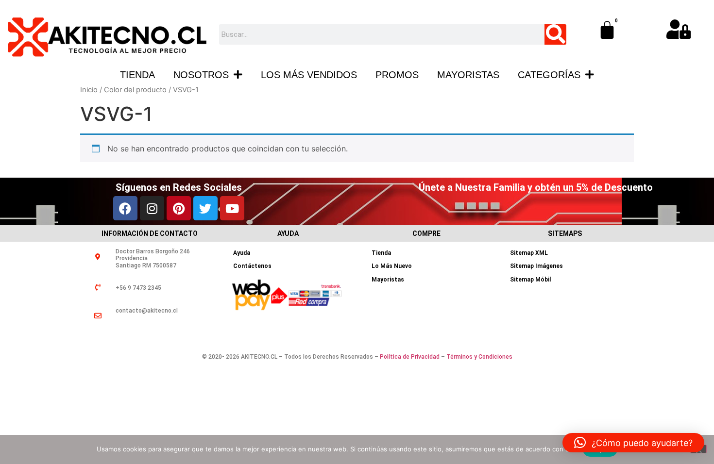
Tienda (137, 75)
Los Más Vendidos (309, 75)
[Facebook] (125, 208)
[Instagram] (152, 208)
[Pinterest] (179, 208)
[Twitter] (205, 208)
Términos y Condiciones (479, 356)
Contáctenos (252, 266)
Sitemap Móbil (530, 279)
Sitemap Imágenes (536, 266)
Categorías (549, 75)
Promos (397, 75)
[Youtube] (232, 208)
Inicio (89, 89)
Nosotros (201, 75)
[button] (633, 442)
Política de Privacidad (410, 356)
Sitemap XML (529, 252)
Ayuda (241, 252)
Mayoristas (468, 75)
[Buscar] (555, 34)
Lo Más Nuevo (392, 266)
